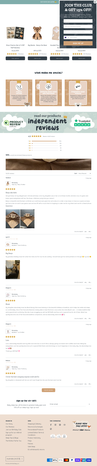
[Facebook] (51, 425)
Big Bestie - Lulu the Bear (18, 332)
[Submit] (89, 404)
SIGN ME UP (78, 43)
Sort (75, 173)
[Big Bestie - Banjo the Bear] (37, 33)
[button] (15, 54)
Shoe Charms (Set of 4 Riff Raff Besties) (15, 46)
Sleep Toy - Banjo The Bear (18, 184)
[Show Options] (91, 32)
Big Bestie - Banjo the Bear (37, 45)
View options (15, 58)
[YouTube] (64, 425)
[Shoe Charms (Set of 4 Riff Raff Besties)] (15, 33)
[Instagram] (55, 425)
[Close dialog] (95, 2)
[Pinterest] (60, 425)
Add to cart (37, 58)
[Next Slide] (89, 164)
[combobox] (77, 32)
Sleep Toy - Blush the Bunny (19, 296)
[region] (48, 164)
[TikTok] (51, 429)
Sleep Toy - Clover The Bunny (19, 368)
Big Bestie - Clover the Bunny (19, 245)
